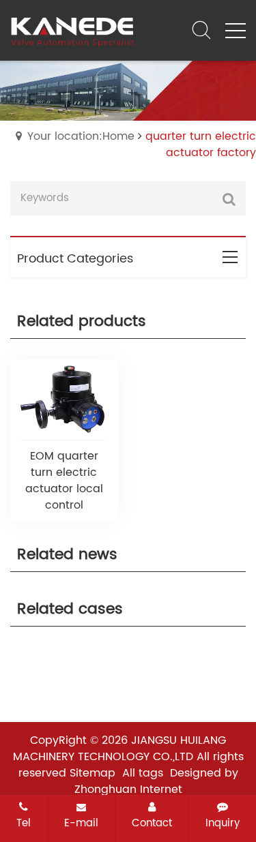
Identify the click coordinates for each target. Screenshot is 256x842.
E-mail (81, 823)
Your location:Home (80, 136)
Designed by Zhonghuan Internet (156, 781)
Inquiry (222, 823)
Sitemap (92, 773)
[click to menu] (235, 31)
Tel (23, 823)
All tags (142, 773)
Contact (152, 823)
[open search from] (201, 29)
